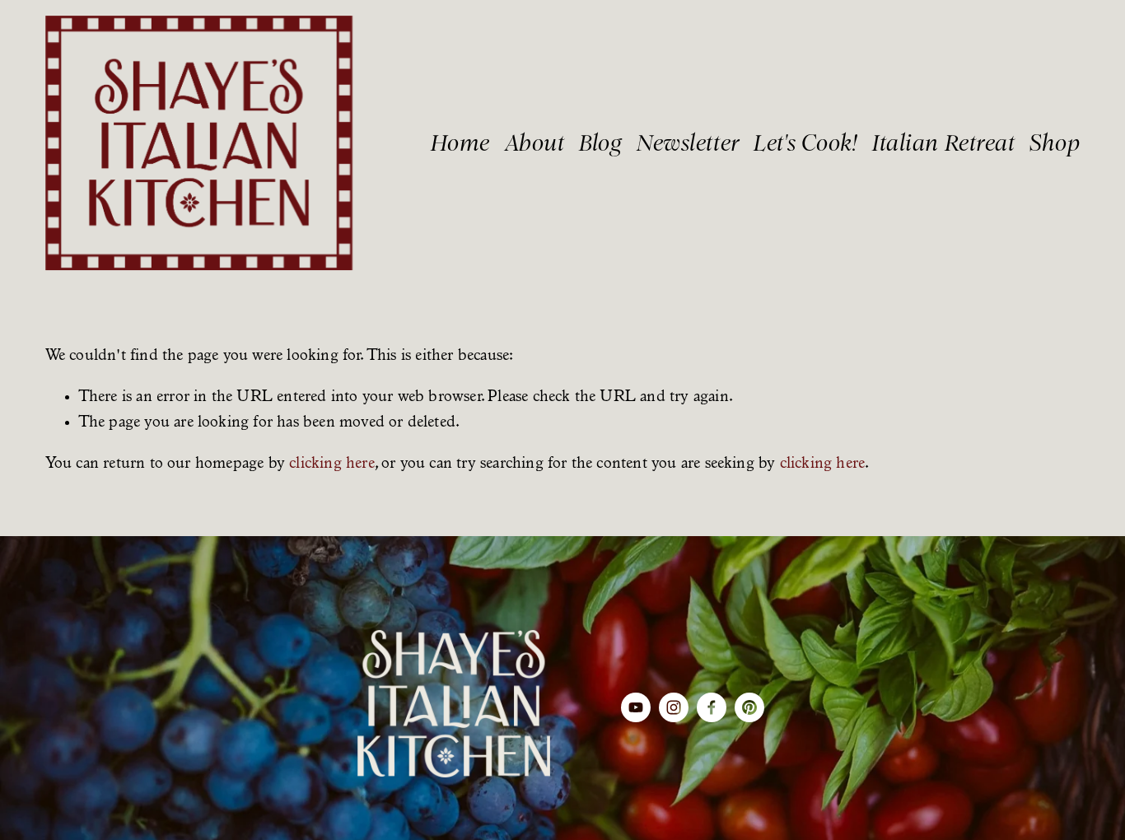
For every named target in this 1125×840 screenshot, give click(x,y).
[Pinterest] (749, 707)
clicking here (332, 464)
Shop (1054, 142)
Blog (600, 142)
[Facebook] (711, 707)
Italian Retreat (943, 142)
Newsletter (688, 142)
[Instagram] (674, 707)
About (535, 142)
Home (460, 142)
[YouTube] (636, 707)
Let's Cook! (805, 142)
